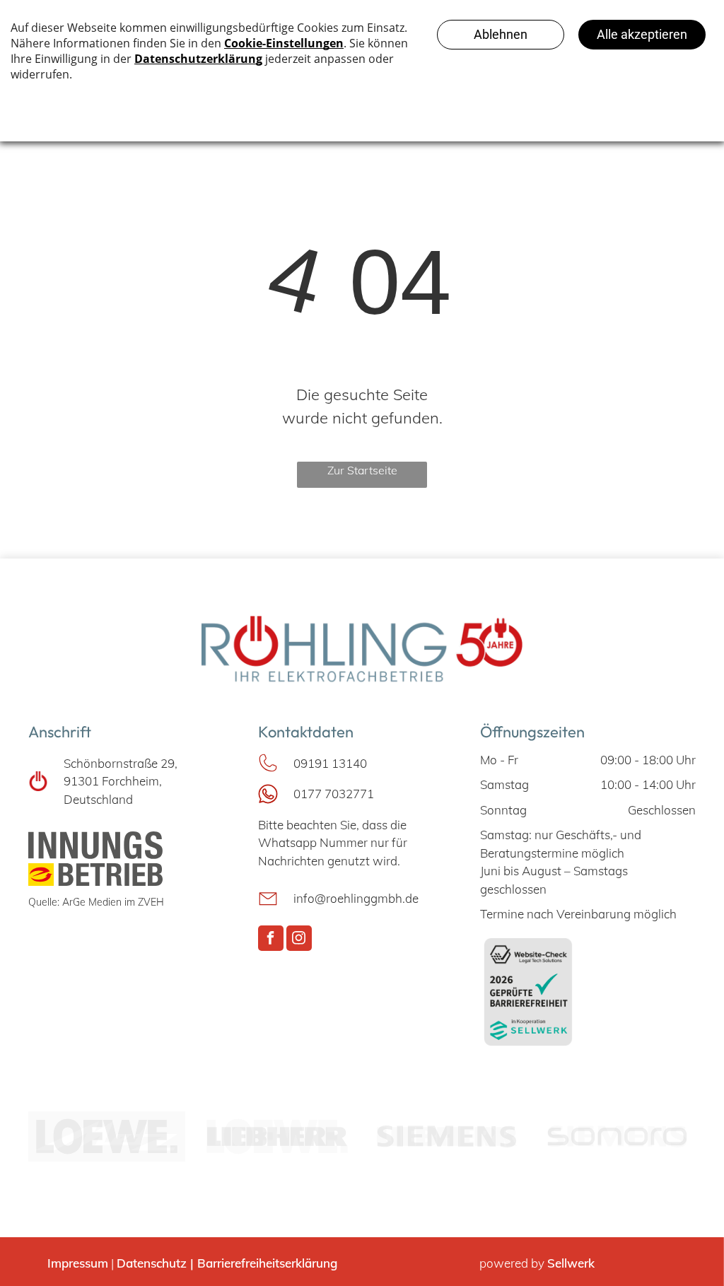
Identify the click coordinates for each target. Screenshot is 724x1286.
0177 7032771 (333, 793)
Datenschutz (152, 1263)
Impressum (77, 1263)
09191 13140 (330, 763)
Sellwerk (571, 1263)
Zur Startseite (362, 470)
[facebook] (271, 939)
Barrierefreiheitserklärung (267, 1263)
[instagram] (299, 939)
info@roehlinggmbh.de (356, 898)
